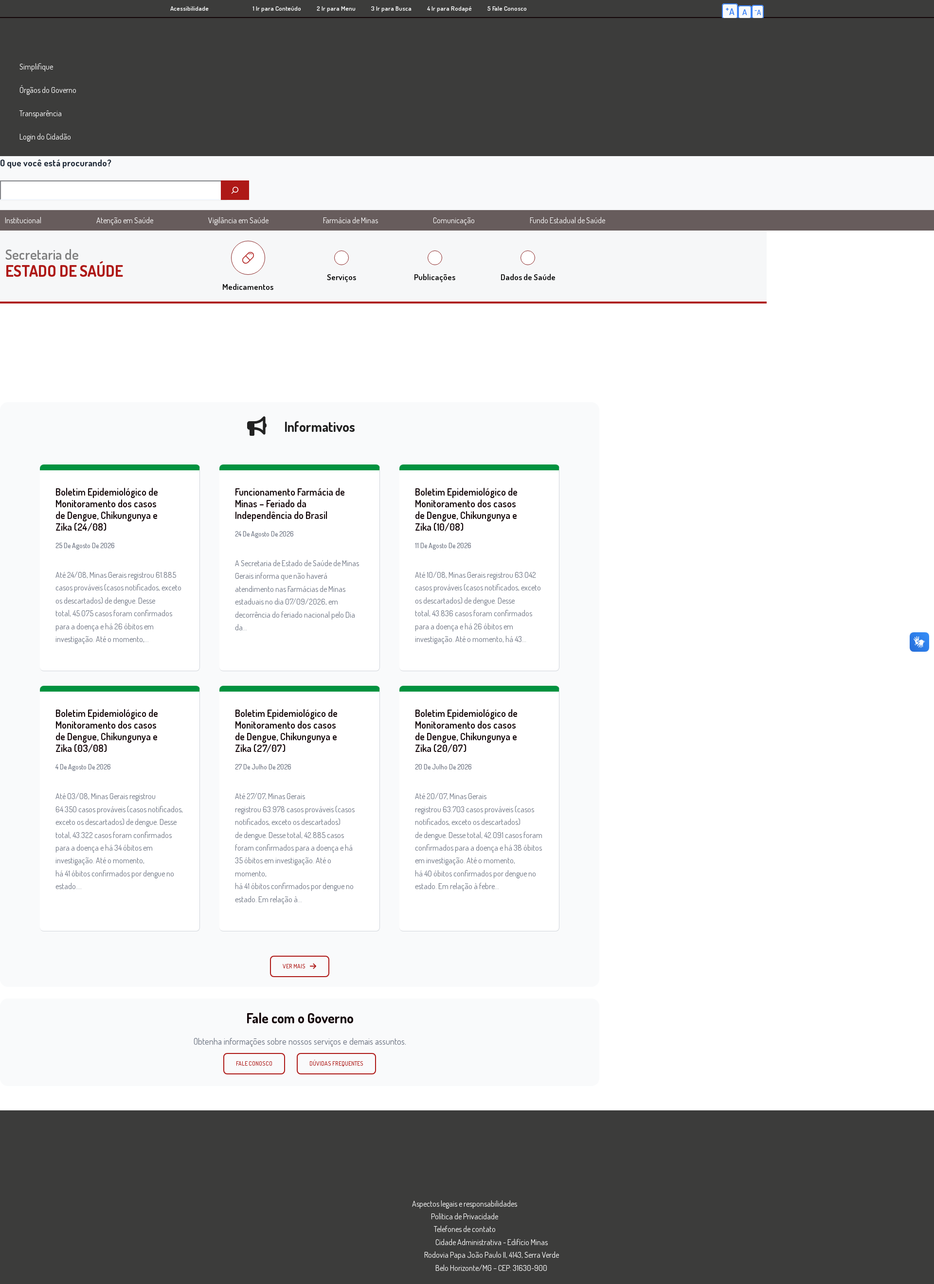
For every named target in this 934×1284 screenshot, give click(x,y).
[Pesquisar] (235, 190)
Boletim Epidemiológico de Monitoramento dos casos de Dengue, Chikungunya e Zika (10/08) (466, 509)
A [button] (730, 11)
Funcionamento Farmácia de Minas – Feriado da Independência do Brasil (290, 503)
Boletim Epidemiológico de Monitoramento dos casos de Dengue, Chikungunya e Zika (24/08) (106, 509)
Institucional (23, 220)
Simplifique (36, 66)
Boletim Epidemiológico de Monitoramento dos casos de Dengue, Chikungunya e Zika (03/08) (106, 730)
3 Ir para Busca (391, 8)
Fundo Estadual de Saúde (567, 220)
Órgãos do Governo (47, 90)
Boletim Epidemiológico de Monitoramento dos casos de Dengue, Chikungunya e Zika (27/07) (286, 730)
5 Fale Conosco (507, 8)
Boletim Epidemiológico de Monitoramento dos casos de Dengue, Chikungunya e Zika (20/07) (466, 730)
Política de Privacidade (464, 1216)
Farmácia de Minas (350, 220)
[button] (299, 966)
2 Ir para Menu (336, 8)
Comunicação (454, 220)
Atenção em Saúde (124, 220)
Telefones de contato (465, 1229)
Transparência (40, 113)
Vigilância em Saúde (238, 220)
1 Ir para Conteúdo (276, 8)
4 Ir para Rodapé (449, 8)
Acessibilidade (189, 8)
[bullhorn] (257, 426)
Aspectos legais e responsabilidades (464, 1204)
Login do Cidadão (45, 137)
